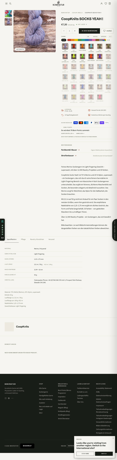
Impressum (100, 406)
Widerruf (27, 446)
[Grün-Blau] (83, 40)
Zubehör (42, 403)
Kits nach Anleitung (45, 399)
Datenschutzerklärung (103, 395)
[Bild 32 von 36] (8, 22)
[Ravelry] (12, 398)
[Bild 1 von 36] (8, 13)
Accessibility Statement (104, 388)
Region (63, 446)
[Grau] (101, 40)
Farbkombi (61, 400)
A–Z (110, 36)
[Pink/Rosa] (94, 40)
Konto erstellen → (67, 133)
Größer (103, 36)
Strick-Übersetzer (64, 418)
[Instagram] (6, 398)
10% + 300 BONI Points (115, 230)
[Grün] (79, 40)
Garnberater (62, 404)
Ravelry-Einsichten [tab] (37, 239)
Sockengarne (43, 392)
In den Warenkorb (89, 31)
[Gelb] (76, 40)
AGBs (98, 392)
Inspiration (61, 397)
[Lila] (90, 40)
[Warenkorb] (110, 3)
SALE (40, 413)
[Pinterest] (9, 398)
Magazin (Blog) (63, 408)
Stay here (85, 454)
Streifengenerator (64, 415)
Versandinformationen (103, 422)
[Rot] (69, 40)
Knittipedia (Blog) (64, 411)
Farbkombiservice (83, 388)
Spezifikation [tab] (11, 239)
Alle (63, 40)
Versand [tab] (52, 239)
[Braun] (97, 40)
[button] (2, 230)
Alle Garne (42, 388)
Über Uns (80, 402)
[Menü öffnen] (6, 3)
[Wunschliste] (106, 3)
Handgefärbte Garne (46, 395)
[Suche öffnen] (10, 3)
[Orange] (72, 40)
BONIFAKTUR (10, 384)
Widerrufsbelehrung (103, 426)
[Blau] (87, 40)
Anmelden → (80, 133)
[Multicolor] (104, 40)
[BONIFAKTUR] (58, 3)
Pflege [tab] (23, 239)
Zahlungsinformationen (104, 429)
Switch (103, 454)
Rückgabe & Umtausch (103, 433)
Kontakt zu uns (82, 392)
